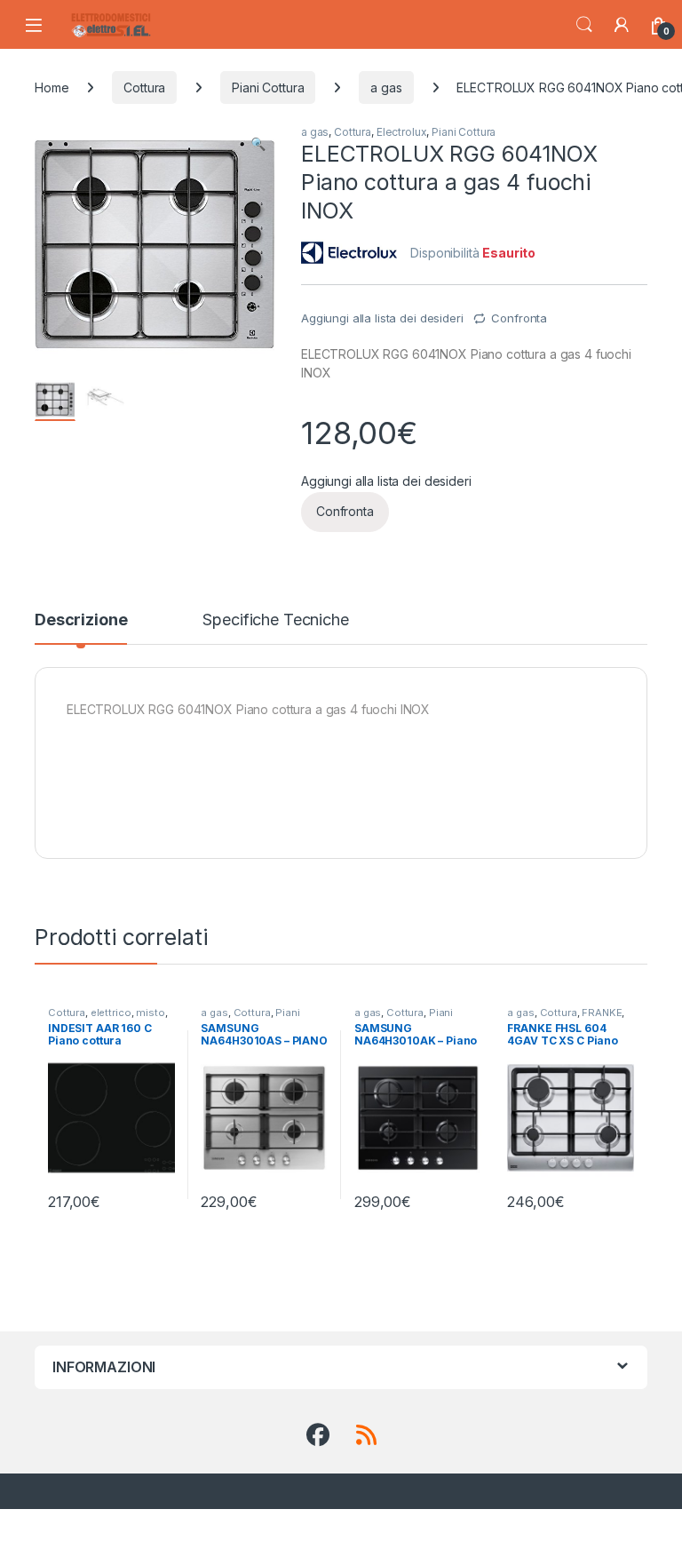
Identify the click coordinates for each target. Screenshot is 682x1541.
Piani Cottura (268, 87)
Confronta (519, 318)
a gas (385, 87)
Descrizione (81, 620)
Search (584, 25)
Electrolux (402, 132)
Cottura (144, 87)
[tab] (81, 628)
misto (150, 1012)
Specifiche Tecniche (275, 620)
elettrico (111, 1012)
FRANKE (602, 1012)
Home (51, 87)
